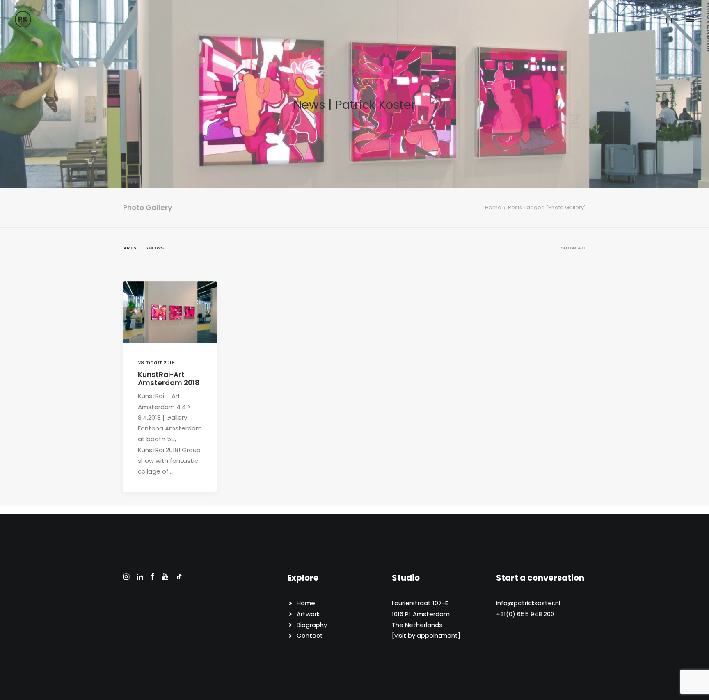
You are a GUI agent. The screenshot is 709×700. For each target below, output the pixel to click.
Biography (312, 624)
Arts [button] (129, 248)
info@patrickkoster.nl (528, 603)
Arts (168, 301)
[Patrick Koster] (23, 19)
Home (493, 207)
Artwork (308, 614)
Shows (190, 301)
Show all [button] (573, 248)
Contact (310, 635)
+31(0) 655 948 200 (525, 614)
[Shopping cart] (665, 19)
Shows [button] (154, 248)
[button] (690, 19)
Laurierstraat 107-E (420, 603)
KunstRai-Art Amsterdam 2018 (168, 379)
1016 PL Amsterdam (421, 614)
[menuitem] (573, 254)
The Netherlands (417, 624)
